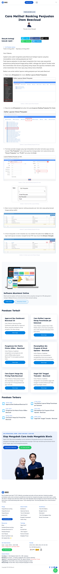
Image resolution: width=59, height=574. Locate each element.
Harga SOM (4, 515)
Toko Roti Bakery (43, 509)
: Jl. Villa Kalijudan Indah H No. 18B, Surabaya (15, 556)
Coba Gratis (9, 301)
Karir (21, 527)
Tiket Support (23, 531)
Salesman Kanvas (24, 511)
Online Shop (23, 519)
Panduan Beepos (6, 531)
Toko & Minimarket (25, 513)
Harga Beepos (5, 513)
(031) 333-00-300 (42, 545)
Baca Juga (15, 333)
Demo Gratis (29, 2)
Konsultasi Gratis (21, 301)
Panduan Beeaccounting (8, 527)
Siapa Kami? (23, 525)
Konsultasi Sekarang (10, 447)
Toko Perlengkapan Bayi (45, 515)
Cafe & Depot (23, 515)
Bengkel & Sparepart (25, 517)
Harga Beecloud (6, 511)
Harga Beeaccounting (7, 509)
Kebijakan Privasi (24, 536)
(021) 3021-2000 (33, 545)
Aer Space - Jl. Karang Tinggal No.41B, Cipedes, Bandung (18, 557)
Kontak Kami (23, 529)
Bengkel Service (43, 511)
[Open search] (56, 2)
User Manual (5, 534)
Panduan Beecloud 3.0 (7, 529)
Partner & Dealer (24, 534)
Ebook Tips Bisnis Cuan (7, 536)
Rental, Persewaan (43, 517)
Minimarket (42, 513)
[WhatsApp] (55, 570)
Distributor (23, 509)
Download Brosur (7, 519)
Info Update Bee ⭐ (7, 538)
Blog (3, 525)
